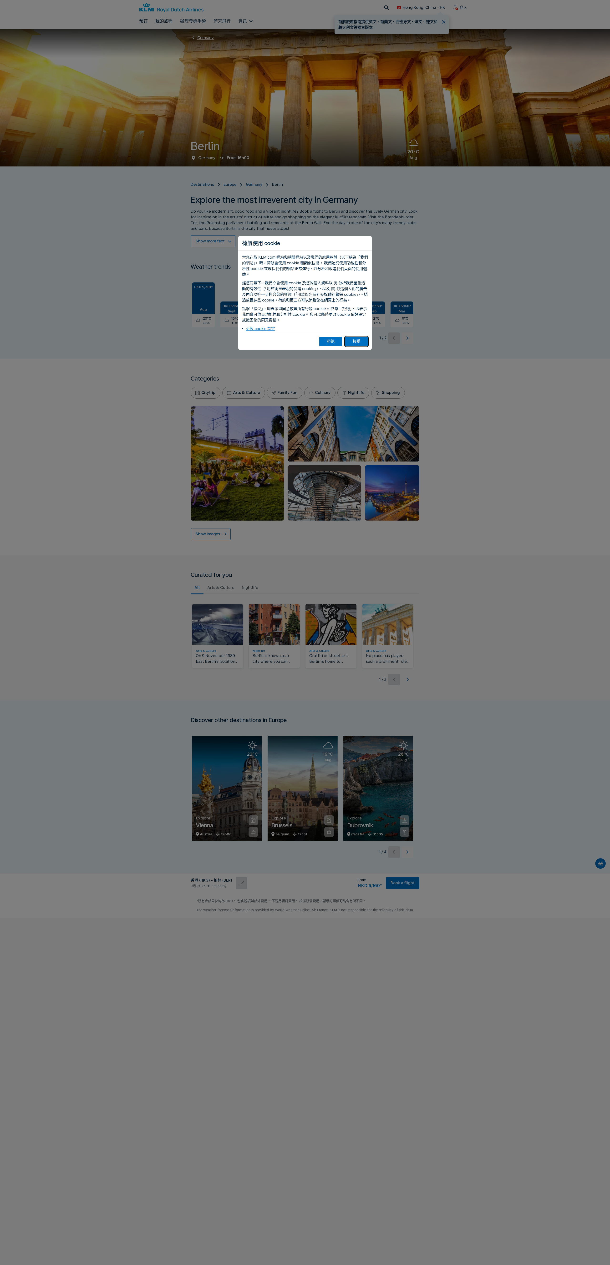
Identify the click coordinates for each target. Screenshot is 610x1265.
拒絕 (331, 341)
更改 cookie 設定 (260, 328)
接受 (356, 341)
